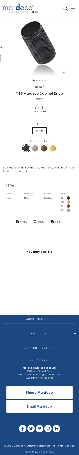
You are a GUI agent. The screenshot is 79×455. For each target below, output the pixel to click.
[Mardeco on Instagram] (48, 428)
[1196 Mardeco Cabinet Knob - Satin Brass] (23, 301)
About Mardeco (38, 318)
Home (38, 86)
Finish (39, 141)
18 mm (39, 130)
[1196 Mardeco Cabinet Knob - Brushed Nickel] (14, 301)
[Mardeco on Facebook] (22, 428)
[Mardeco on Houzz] (56, 428)
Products (38, 333)
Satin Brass (52, 148)
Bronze (44, 148)
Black (26, 148)
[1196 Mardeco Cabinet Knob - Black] (10, 301)
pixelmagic (47, 452)
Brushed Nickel (35, 148)
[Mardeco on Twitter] (31, 428)
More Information (38, 348)
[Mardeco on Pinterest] (39, 428)
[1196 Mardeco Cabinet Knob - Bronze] (19, 301)
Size (39, 124)
